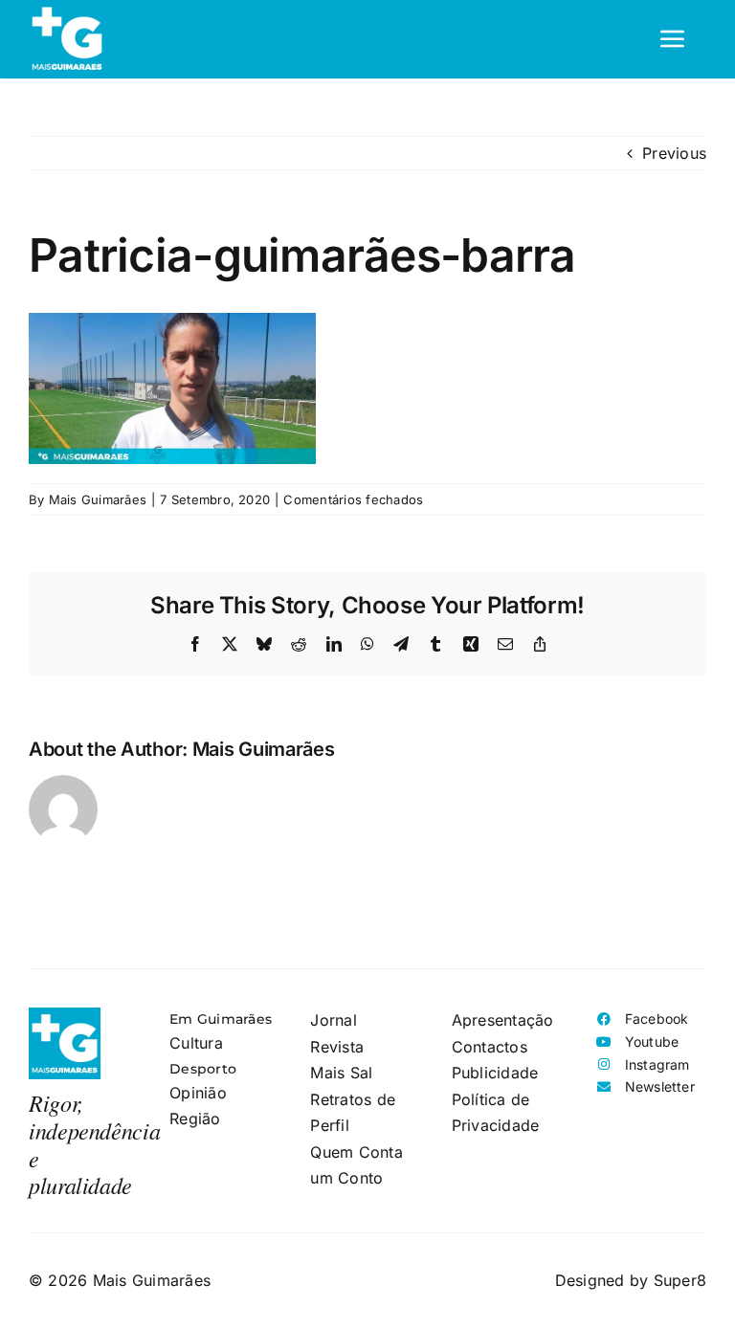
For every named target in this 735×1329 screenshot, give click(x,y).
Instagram (657, 1064)
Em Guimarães (220, 1019)
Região (194, 1118)
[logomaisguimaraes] (64, 1015)
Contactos (489, 1046)
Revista (337, 1046)
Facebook (657, 1018)
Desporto (202, 1068)
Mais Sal (341, 1072)
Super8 (680, 1280)
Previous (674, 153)
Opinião (198, 1092)
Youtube (652, 1041)
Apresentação (503, 1020)
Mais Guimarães (97, 499)
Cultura (196, 1042)
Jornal (333, 1020)
